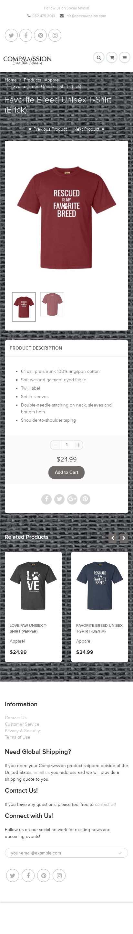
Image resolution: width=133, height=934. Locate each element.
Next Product (87, 129)
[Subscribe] (120, 853)
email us (42, 772)
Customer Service (22, 724)
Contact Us (15, 718)
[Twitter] (11, 35)
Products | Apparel (42, 80)
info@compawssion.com (86, 16)
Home (11, 80)
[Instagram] (54, 35)
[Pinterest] (40, 35)
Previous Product (49, 129)
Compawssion (40, 914)
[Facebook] (25, 35)
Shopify (62, 914)
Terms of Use (17, 737)
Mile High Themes (105, 914)
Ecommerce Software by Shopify (66, 921)
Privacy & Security (22, 730)
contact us (105, 804)
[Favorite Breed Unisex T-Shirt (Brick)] (66, 217)
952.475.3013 (43, 16)
